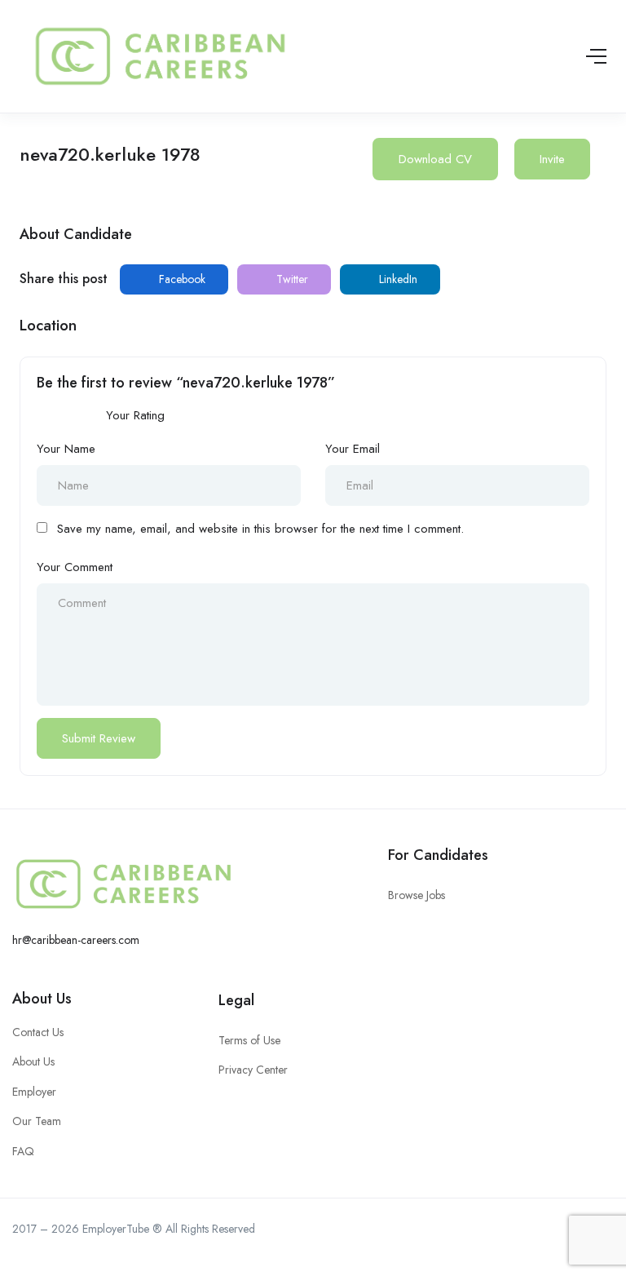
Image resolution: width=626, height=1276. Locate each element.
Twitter (290, 279)
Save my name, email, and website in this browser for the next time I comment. (260, 529)
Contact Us (38, 1032)
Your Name (66, 449)
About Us (42, 998)
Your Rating (135, 415)
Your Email (352, 449)
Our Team (36, 1121)
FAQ (23, 1151)
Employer (34, 1091)
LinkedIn (396, 279)
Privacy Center (253, 1069)
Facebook (180, 279)
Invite (552, 159)
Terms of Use (249, 1040)
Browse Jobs (416, 895)
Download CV (435, 159)
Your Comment (74, 567)
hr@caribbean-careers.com (75, 940)
